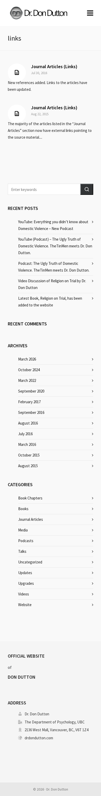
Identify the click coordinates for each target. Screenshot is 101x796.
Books (23, 508)
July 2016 (25, 433)
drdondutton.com (39, 737)
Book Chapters (30, 498)
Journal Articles (30, 519)
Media (23, 530)
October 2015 (29, 455)
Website (25, 604)
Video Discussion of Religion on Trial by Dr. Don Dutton (52, 284)
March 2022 (27, 380)
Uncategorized (30, 562)
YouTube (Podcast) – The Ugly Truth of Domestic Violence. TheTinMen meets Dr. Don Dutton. (55, 246)
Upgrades (26, 583)
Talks (22, 551)
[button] (86, 189)
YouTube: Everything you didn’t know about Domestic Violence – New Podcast (53, 225)
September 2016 (31, 412)
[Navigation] (90, 13)
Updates (25, 572)
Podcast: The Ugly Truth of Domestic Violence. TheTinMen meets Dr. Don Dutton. (53, 267)
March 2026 (27, 359)
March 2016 (27, 444)
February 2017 (29, 401)
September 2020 (31, 391)
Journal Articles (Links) (54, 66)
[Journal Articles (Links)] (17, 72)
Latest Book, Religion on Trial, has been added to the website (50, 301)
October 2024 (29, 369)
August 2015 (28, 465)
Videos (23, 594)
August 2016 (28, 423)
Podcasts (25, 540)
